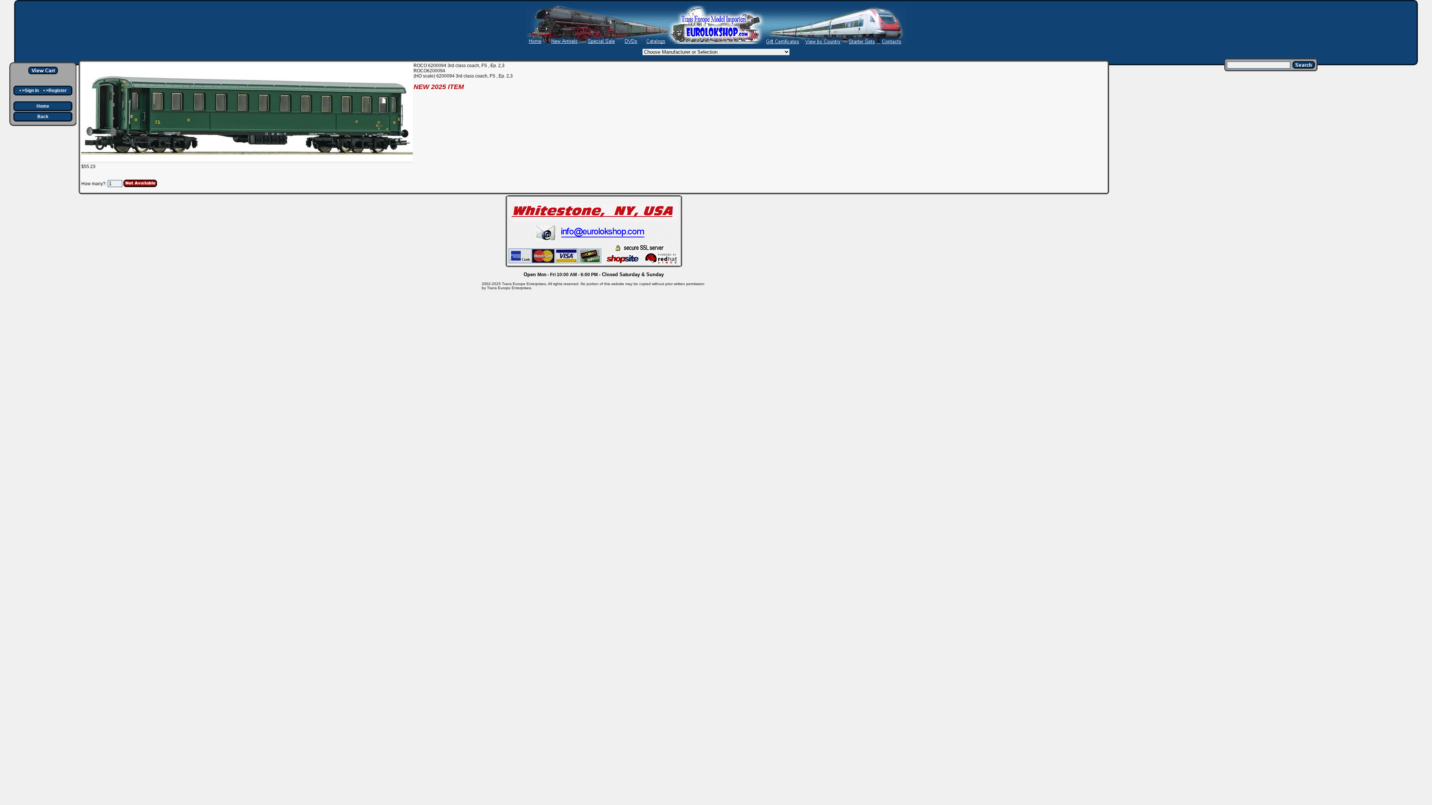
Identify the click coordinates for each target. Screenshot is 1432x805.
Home (43, 106)
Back (42, 116)
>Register (56, 90)
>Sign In (30, 90)
